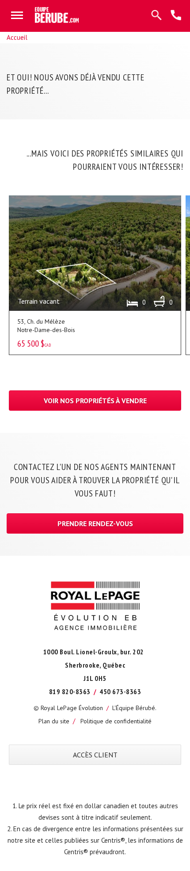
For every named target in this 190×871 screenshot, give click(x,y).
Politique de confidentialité (116, 721)
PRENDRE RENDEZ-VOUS (95, 523)
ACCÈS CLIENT (95, 754)
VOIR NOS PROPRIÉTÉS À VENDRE (95, 400)
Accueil (17, 37)
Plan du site (53, 721)
